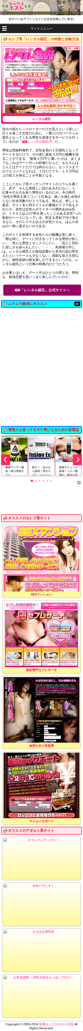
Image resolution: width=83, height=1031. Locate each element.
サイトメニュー (41, 28)
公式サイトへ (45, 290)
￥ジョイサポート (41, 821)
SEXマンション (41, 594)
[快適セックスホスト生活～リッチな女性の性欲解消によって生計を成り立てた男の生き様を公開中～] (41, 7)
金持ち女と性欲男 (41, 745)
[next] (77, 460)
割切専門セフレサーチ (41, 670)
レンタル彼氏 (38, 141)
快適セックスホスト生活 (56, 1024)
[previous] (5, 460)
